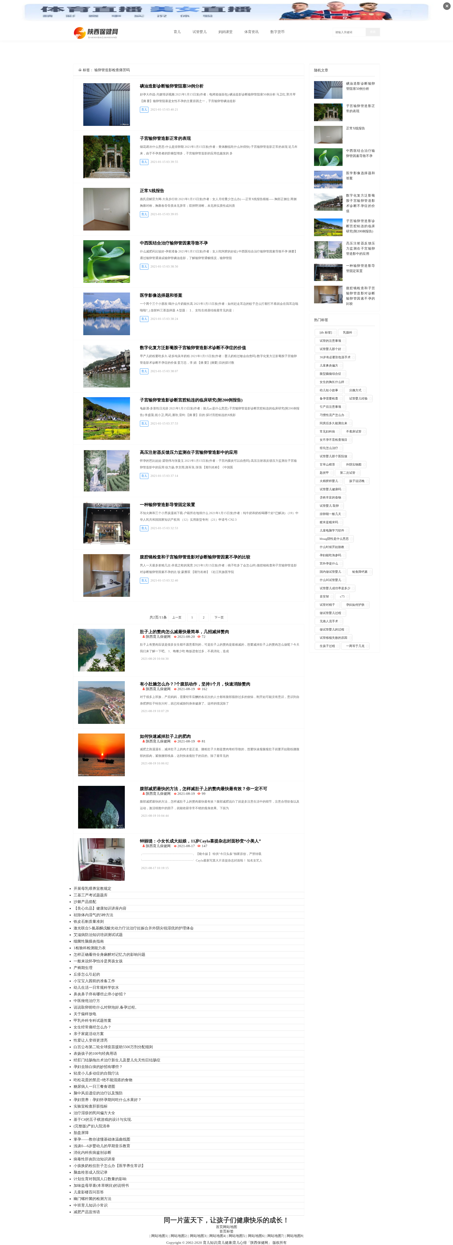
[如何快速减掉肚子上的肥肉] (101, 775)
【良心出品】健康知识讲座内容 (100, 908)
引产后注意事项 (330, 406)
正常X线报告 (152, 190)
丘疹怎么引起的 (87, 974)
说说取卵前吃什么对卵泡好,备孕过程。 (106, 1007)
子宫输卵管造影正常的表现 (165, 138)
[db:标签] (326, 332)
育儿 (177, 32)
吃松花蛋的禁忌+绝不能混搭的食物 (103, 1080)
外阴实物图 (353, 464)
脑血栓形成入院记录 (91, 1172)
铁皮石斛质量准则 (89, 921)
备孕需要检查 (329, 398)
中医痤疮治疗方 (87, 1001)
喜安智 (324, 596)
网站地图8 (294, 1236)
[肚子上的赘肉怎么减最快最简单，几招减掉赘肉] (101, 670)
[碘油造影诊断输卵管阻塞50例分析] (106, 104)
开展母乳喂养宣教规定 (92, 888)
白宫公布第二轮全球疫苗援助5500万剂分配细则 (113, 1047)
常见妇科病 (327, 431)
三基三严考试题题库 (91, 895)
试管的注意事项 (330, 340)
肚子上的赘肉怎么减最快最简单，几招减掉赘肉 (184, 631)
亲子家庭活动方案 (89, 1034)
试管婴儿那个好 (330, 349)
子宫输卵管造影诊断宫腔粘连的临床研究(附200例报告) (191, 400)
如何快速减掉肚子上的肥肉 (165, 736)
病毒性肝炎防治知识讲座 (94, 1159)
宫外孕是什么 (329, 563)
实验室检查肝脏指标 (91, 1106)
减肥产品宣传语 (87, 1212)
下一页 (219, 617)
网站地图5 (236, 1236)
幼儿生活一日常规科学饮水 (96, 987)
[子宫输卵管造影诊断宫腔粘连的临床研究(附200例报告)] (106, 418)
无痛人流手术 (329, 621)
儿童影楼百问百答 (89, 1192)
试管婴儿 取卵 (329, 505)
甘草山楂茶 (327, 464)
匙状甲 (324, 472)
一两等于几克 (355, 646)
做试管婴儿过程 (330, 613)
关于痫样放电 (85, 1014)
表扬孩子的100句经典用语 (95, 1053)
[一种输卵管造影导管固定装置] (106, 523)
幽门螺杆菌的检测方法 (92, 1199)
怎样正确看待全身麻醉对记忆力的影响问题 (109, 954)
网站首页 (155, 32)
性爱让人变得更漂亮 (91, 1040)
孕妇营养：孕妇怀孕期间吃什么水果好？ (108, 1100)
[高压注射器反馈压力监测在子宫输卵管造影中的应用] (106, 470)
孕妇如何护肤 (355, 604)
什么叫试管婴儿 (330, 580)
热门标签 (321, 320)
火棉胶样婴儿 (329, 481)
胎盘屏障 (81, 1133)
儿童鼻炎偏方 (329, 365)
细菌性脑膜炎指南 (89, 941)
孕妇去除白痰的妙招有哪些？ (98, 1067)
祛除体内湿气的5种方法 (93, 915)
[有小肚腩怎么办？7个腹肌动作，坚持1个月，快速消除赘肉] (101, 723)
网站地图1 (158, 1236)
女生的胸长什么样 (332, 382)
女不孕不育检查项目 (333, 439)
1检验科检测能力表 (90, 948)
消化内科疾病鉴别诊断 (92, 1152)
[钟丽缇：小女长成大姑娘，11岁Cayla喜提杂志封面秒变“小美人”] (101, 880)
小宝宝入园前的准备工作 (94, 981)
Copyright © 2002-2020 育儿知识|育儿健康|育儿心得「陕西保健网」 (219, 1243)
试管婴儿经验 (358, 398)
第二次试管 (347, 472)
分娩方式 (355, 390)
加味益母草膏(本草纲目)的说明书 (101, 1185)
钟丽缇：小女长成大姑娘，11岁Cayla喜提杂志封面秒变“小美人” (200, 841)
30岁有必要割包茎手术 (335, 357)
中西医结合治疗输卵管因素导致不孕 (174, 243)
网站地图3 (197, 1236)
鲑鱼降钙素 (360, 571)
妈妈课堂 (225, 32)
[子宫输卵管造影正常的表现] (106, 157)
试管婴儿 (200, 32)
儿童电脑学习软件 (332, 530)
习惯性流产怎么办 (332, 415)
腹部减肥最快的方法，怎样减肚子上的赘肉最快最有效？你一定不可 (203, 788)
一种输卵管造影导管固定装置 (167, 504)
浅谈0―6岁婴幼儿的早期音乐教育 (102, 1146)
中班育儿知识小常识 (91, 1205)
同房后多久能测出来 (333, 423)
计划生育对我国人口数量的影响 (100, 1179)
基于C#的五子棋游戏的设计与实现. (103, 1119)
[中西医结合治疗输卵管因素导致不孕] (106, 261)
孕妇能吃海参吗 (330, 555)
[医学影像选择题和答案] (106, 314)
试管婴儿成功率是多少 (335, 588)
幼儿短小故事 (329, 390)
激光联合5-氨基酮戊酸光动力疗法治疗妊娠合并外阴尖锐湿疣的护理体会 (134, 928)
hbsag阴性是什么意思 (334, 538)
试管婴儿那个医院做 (333, 456)
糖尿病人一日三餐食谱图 (94, 1086)
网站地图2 (178, 1236)
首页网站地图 (226, 1227)
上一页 (176, 617)
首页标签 (226, 1231)
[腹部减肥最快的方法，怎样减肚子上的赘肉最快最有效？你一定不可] (101, 827)
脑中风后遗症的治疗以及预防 (98, 1093)
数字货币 (277, 32)
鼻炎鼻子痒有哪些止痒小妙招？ (100, 994)
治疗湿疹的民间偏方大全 (94, 1113)
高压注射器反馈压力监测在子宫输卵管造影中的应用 (189, 452)
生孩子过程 (327, 646)
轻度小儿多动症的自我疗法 (96, 1073)
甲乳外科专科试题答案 (92, 1020)
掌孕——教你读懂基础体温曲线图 (102, 1139)
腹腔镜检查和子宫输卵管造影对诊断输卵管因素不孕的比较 (195, 557)
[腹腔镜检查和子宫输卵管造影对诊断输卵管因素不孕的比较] (106, 575)
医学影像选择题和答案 (161, 295)
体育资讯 (251, 32)
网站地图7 (274, 1236)
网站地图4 (216, 1236)
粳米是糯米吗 (329, 522)
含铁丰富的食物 (330, 497)
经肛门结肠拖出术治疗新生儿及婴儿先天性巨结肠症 (117, 1060)
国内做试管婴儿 (330, 571)
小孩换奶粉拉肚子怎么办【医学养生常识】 (109, 1166)
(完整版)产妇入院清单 (92, 1126)
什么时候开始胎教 (332, 547)
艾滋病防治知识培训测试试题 (98, 935)
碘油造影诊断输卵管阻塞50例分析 (172, 86)
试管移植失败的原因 (333, 637)
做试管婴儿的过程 (332, 629)
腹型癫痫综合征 (330, 373)
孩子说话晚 (357, 481)
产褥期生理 (83, 968)
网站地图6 (255, 1236)
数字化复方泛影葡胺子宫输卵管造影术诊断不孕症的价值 (193, 347)
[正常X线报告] (106, 209)
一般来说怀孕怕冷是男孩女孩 (98, 961)
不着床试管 (353, 431)
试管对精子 (327, 604)
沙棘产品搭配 (85, 902)
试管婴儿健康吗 (330, 489)
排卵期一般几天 (330, 514)
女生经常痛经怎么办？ (92, 1027)
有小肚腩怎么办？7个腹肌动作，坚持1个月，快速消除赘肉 (195, 684)
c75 (342, 596)
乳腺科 (347, 332)
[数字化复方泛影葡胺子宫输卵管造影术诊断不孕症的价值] (106, 366)
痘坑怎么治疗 (329, 448)
